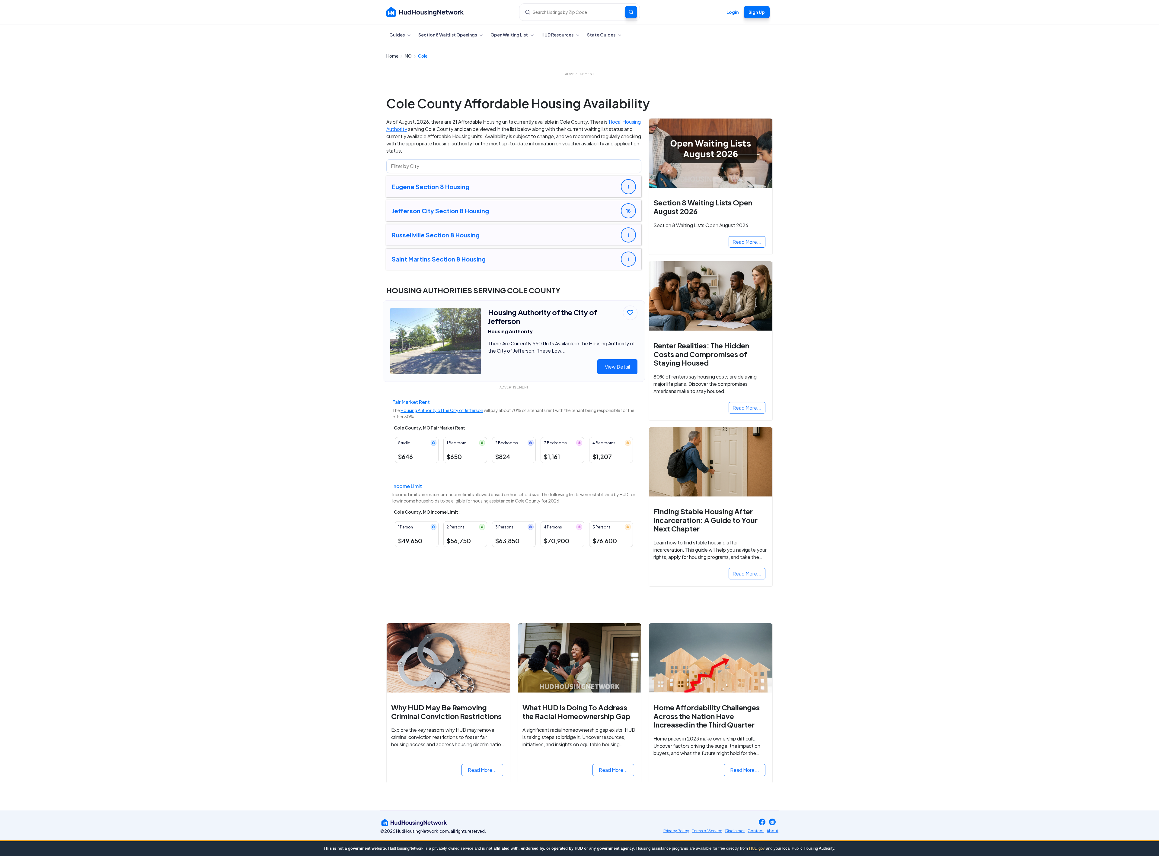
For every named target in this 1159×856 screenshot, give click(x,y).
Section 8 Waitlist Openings (447, 34)
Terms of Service (707, 830)
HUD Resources (557, 34)
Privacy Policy (676, 830)
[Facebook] (762, 822)
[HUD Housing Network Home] (425, 12)
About (772, 830)
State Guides (601, 34)
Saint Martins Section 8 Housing (439, 259)
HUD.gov (757, 848)
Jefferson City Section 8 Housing (440, 210)
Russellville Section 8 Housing (436, 235)
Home (392, 56)
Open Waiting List (509, 34)
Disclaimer (735, 830)
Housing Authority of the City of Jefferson (442, 410)
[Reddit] (772, 822)
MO (408, 56)
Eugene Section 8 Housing (430, 186)
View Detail (617, 366)
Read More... (747, 242)
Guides (397, 34)
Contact (756, 830)
